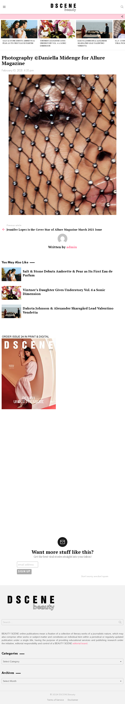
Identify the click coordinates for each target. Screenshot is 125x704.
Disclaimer (73, 700)
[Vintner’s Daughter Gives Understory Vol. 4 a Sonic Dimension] (56, 29)
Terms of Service (55, 700)
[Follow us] (122, 16)
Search (120, 622)
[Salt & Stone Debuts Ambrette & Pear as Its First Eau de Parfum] (19, 29)
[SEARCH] (122, 6)
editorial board (80, 643)
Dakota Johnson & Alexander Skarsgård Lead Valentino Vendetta (92, 43)
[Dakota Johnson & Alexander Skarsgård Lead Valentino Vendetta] (94, 29)
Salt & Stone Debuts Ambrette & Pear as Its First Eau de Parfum (19, 42)
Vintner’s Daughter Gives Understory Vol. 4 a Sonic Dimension (53, 43)
